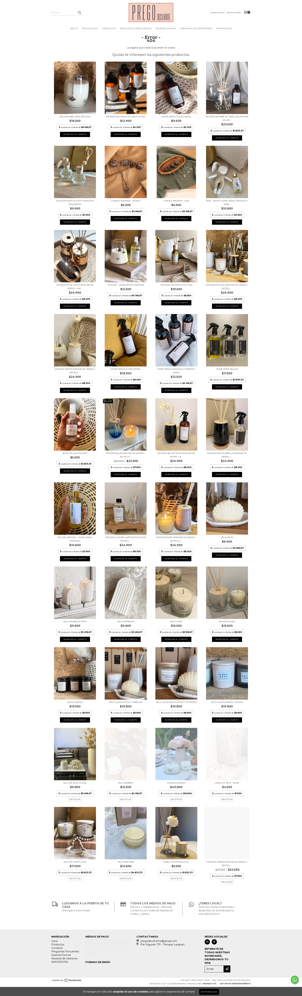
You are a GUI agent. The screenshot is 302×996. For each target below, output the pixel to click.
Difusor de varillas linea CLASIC (125, 116)
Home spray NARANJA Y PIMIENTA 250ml (176, 371)
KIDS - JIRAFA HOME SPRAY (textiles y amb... (227, 202)
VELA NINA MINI (125, 862)
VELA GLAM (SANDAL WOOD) (227, 702)
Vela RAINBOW (125, 621)
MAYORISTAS (224, 28)
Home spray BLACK (227, 369)
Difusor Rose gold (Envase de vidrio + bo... (75, 287)
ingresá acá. (210, 984)
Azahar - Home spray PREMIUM (125, 285)
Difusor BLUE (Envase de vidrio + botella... (125, 455)
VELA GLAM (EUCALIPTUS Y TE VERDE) (176, 702)
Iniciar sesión (234, 13)
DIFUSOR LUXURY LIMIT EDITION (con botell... (125, 539)
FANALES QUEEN (176, 782)
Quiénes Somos (166, 28)
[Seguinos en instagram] (207, 941)
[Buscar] (79, 12)
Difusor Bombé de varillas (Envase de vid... (227, 118)
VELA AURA (176, 621)
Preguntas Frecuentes (136, 28)
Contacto (109, 28)
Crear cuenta (217, 13)
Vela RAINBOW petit (75, 621)
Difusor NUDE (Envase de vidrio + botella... (176, 539)
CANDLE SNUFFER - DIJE (176, 200)
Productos (90, 28)
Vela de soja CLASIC (75, 782)
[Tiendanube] (66, 981)
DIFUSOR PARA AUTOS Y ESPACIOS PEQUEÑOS (75, 202)
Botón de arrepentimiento (235, 984)
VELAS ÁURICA (75, 702)
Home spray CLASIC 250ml (176, 116)
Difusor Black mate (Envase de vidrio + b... (176, 455)
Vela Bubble (125, 782)
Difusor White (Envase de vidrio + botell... (75, 371)
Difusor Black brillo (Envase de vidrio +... (227, 455)
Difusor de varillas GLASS (176, 285)
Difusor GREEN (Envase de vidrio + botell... (227, 864)
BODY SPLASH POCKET (75, 453)
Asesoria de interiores (196, 28)
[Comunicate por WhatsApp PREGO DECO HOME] (295, 980)
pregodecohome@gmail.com (159, 941)
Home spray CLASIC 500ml (125, 369)
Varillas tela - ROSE (227, 782)
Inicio (74, 28)
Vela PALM (227, 537)
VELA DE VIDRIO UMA (75, 862)
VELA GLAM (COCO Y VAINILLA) (125, 702)
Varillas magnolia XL (176, 862)
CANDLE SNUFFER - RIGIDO (125, 200)
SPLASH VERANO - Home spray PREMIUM (75, 539)
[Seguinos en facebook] (214, 941)
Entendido (209, 991)
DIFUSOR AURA (227, 621)
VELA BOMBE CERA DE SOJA (75, 116)
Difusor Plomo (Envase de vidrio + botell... (227, 287)
